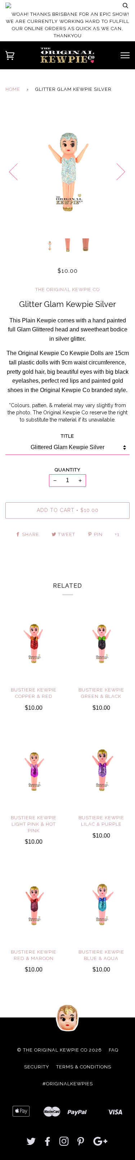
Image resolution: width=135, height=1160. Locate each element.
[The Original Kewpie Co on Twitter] (31, 1143)
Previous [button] (17, 171)
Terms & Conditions (83, 1067)
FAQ (113, 1050)
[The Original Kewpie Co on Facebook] (48, 1143)
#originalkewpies (67, 1083)
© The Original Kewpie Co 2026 (59, 1050)
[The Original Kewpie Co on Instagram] (64, 1143)
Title (67, 436)
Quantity (68, 469)
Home (12, 89)
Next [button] (116, 171)
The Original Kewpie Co (67, 289)
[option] (67, 171)
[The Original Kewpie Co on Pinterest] (81, 1143)
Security (36, 1067)
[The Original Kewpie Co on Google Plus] (100, 1143)
